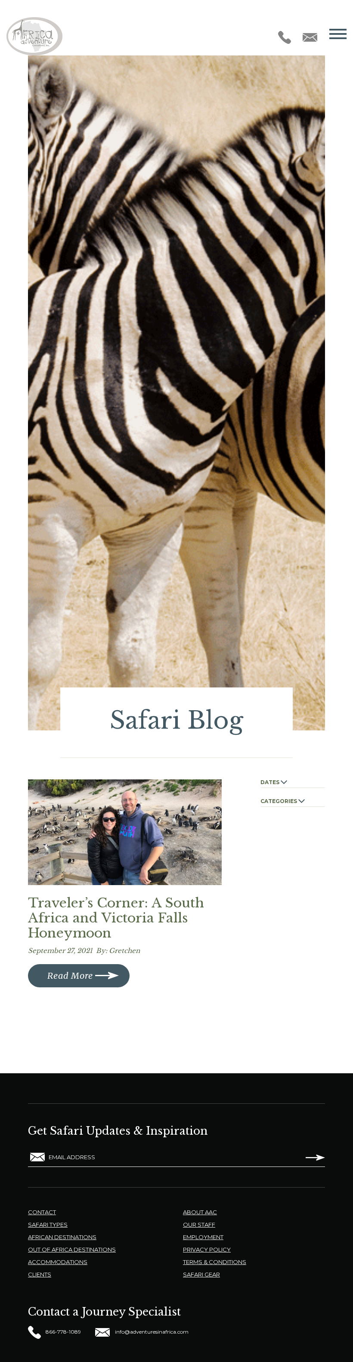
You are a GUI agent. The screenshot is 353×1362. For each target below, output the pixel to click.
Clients (39, 1274)
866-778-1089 (62, 1331)
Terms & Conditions (214, 1261)
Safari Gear (201, 1274)
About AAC (200, 1212)
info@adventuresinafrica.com (151, 1331)
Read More (70, 975)
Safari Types (48, 1224)
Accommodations (57, 1261)
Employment (203, 1237)
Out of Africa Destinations (72, 1249)
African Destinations (62, 1237)
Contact (42, 1212)
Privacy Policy (207, 1249)
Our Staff (199, 1224)
